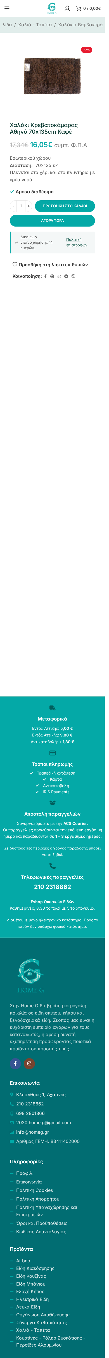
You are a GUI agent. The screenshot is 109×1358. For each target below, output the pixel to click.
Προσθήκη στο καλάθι (65, 206)
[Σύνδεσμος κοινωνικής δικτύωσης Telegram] (66, 276)
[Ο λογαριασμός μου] (67, 8)
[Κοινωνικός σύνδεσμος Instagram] (29, 1063)
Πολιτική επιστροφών (76, 242)
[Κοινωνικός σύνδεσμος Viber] (73, 276)
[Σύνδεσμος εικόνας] (31, 975)
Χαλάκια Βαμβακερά (80, 24)
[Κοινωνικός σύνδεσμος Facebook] (45, 276)
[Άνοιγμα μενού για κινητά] (7, 8)
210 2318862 (52, 886)
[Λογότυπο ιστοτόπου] (52, 8)
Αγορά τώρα (52, 220)
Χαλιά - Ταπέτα (35, 24)
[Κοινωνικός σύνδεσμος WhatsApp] (59, 276)
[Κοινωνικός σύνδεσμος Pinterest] (52, 276)
